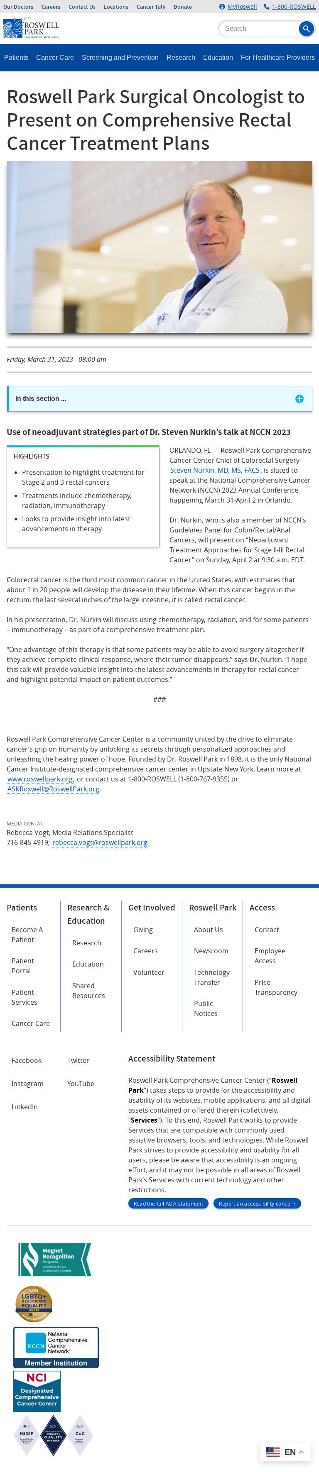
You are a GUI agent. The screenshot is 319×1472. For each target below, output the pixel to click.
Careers (51, 6)
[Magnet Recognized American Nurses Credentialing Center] (54, 1277)
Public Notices (206, 1008)
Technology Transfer (212, 977)
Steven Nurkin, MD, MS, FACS (215, 470)
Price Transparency (276, 987)
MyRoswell (242, 6)
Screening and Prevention (120, 57)
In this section (40, 398)
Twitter (78, 1060)
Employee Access (270, 955)
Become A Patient (27, 934)
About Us (208, 929)
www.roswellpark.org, (40, 779)
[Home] (31, 35)
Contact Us (82, 6)
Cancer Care (55, 57)
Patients (16, 57)
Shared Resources (88, 990)
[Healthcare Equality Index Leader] (34, 1321)
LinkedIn (25, 1106)
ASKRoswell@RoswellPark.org (53, 788)
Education (218, 57)
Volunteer (148, 972)
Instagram (28, 1083)
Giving (143, 929)
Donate (183, 6)
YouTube (80, 1083)
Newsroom (211, 950)
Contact (267, 929)
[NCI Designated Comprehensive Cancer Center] (37, 1409)
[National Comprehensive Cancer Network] (56, 1365)
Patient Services (24, 997)
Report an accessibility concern (257, 1203)
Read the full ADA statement (169, 1203)
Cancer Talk (151, 6)
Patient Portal (23, 965)
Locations (116, 6)
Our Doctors (18, 6)
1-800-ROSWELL (294, 6)
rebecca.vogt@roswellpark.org (99, 842)
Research (181, 57)
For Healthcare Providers (278, 57)
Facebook (27, 1060)
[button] (306, 28)
